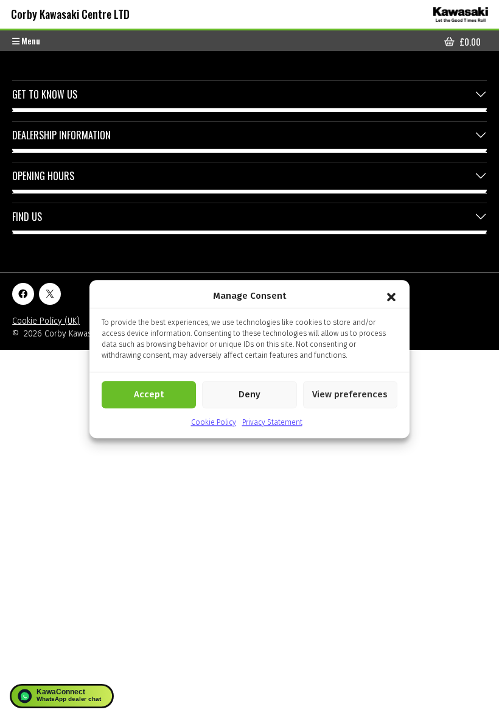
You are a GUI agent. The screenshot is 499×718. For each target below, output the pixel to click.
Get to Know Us (44, 94)
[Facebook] (23, 294)
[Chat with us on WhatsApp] (62, 696)
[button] (391, 296)
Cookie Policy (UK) (46, 321)
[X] (50, 294)
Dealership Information (61, 135)
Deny (249, 394)
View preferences (350, 394)
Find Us (27, 216)
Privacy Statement (272, 422)
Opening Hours (43, 176)
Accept (149, 394)
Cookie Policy (213, 422)
